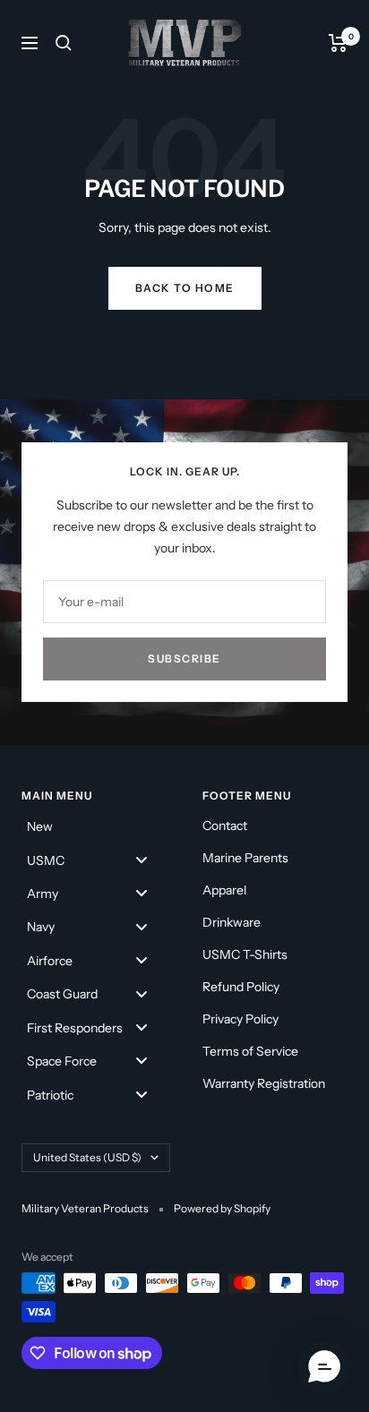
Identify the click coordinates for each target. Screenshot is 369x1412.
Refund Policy (240, 987)
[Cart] (338, 43)
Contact (224, 825)
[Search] (64, 43)
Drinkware (231, 922)
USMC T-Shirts (244, 954)
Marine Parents (245, 858)
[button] (324, 1367)
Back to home (185, 288)
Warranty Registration (263, 1083)
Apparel (224, 890)
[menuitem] (94, 826)
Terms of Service (250, 1051)
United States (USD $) (87, 1157)
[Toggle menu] (141, 859)
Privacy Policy (240, 1019)
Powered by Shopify (222, 1208)
